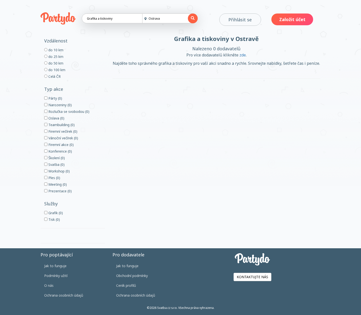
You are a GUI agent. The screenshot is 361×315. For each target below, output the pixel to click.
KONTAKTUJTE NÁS (252, 277)
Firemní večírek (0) (62, 131)
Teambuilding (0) (61, 124)
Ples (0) (53, 177)
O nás (49, 285)
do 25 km (55, 56)
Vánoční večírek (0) (62, 138)
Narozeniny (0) (59, 105)
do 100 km (56, 69)
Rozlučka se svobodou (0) (68, 111)
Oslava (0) (55, 118)
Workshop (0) (58, 171)
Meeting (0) (57, 184)
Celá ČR (54, 76)
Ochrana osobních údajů (63, 295)
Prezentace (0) (59, 191)
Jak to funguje (55, 265)
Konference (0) (59, 151)
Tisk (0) (53, 219)
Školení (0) (56, 158)
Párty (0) (54, 98)
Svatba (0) (56, 164)
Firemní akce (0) (60, 144)
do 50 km (55, 63)
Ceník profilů (126, 285)
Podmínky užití (56, 275)
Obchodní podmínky (132, 275)
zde (242, 55)
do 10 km (55, 50)
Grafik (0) (55, 212)
